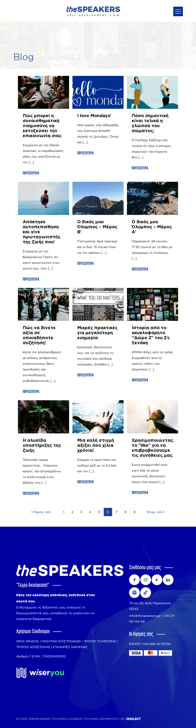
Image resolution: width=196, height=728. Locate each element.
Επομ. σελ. (155, 512)
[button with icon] (134, 579)
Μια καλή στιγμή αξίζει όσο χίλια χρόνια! (95, 445)
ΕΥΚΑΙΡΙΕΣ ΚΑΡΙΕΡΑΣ (70, 647)
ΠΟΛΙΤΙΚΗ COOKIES (67, 719)
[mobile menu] (178, 11)
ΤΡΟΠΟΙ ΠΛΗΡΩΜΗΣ (99, 641)
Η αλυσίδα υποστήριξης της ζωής (42, 445)
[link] (40, 672)
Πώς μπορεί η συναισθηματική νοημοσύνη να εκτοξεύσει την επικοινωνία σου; (42, 126)
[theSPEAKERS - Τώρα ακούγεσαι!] (93, 10)
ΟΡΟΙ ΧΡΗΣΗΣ (27, 641)
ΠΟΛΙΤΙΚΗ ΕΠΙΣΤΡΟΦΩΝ (61, 641)
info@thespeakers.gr (145, 615)
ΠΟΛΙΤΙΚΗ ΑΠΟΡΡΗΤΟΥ (102, 719)
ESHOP (134, 643)
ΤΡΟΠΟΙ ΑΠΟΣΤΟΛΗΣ (33, 647)
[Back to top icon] (173, 718)
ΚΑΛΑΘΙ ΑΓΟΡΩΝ (157, 643)
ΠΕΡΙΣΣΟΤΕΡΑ (31, 173)
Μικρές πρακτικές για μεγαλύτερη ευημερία (97, 333)
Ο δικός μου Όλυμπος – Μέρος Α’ (152, 227)
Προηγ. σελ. (42, 512)
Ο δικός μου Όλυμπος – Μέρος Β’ (97, 227)
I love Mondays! (94, 116)
